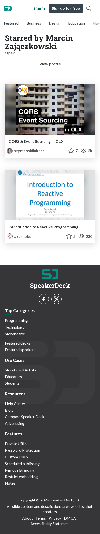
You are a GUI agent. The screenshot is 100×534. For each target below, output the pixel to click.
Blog (9, 410)
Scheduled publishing (22, 463)
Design (54, 23)
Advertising (14, 423)
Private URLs (16, 443)
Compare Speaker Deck (24, 416)
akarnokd (22, 236)
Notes (10, 483)
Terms (40, 518)
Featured (11, 23)
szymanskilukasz (28, 150)
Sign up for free (66, 8)
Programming (16, 320)
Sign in (39, 8)
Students (12, 383)
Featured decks (17, 343)
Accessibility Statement (50, 523)
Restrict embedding (21, 476)
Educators (13, 376)
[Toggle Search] (88, 8)
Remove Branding (19, 470)
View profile (50, 63)
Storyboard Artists (20, 370)
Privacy (55, 518)
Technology (14, 327)
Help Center (15, 403)
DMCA (70, 518)
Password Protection (22, 450)
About (27, 518)
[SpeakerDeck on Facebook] (44, 299)
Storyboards (15, 333)
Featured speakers (20, 349)
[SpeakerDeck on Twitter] (56, 299)
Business (33, 23)
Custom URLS (16, 457)
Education (76, 23)
